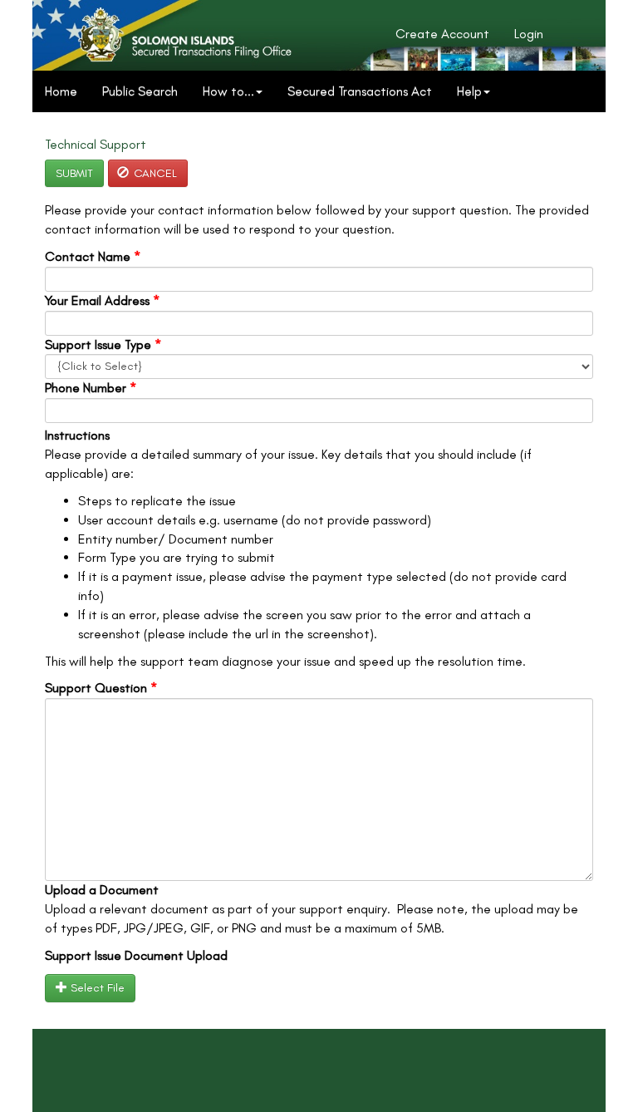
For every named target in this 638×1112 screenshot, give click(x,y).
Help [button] (469, 91)
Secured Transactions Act (359, 91)
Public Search (140, 91)
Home (61, 91)
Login (528, 34)
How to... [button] (228, 91)
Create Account (442, 34)
